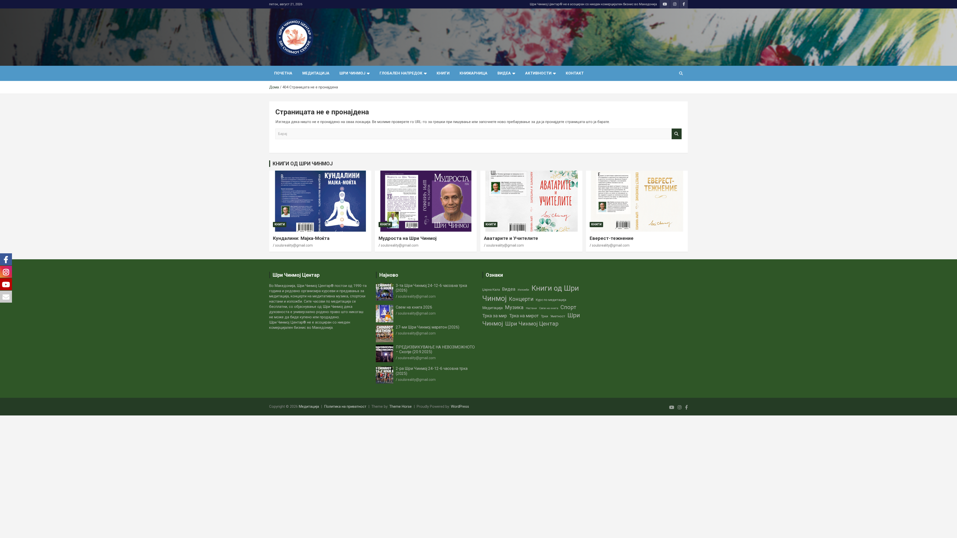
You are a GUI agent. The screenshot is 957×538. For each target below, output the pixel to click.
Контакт (575, 73)
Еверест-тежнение (612, 238)
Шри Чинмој (352, 73)
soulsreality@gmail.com (294, 245)
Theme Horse (400, 406)
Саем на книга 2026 (414, 307)
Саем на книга (548, 308)
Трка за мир (494, 315)
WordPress (460, 406)
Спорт (568, 307)
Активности (538, 73)
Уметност (557, 316)
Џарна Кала (491, 289)
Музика (514, 307)
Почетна (283, 73)
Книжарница (473, 73)
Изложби (523, 289)
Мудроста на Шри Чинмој (408, 238)
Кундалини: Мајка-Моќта (301, 238)
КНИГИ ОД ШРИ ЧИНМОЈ (303, 164)
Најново (388, 275)
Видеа (504, 73)
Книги (443, 73)
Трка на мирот (524, 315)
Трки (544, 316)
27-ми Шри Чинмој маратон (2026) (427, 327)
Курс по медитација (551, 300)
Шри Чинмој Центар (531, 324)
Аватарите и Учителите (511, 238)
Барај (677, 134)
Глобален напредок (401, 73)
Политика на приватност (345, 406)
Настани (531, 308)
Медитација (315, 73)
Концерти (521, 299)
